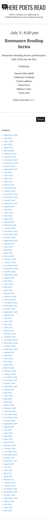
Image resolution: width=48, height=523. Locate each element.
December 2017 (10, 452)
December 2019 (10, 377)
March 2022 (9, 293)
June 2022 (8, 284)
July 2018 (8, 430)
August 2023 (9, 244)
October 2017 (9, 458)
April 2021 (8, 328)
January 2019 (9, 411)
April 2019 (8, 402)
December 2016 (10, 489)
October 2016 (9, 495)
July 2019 (8, 393)
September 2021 (10, 312)
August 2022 (9, 278)
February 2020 (10, 371)
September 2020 (11, 349)
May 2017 (8, 473)
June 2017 (8, 470)
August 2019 (9, 390)
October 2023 (9, 238)
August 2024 (9, 207)
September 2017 (10, 461)
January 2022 (10, 300)
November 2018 (10, 417)
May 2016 (8, 511)
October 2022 (9, 272)
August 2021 (9, 315)
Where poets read (24, 7)
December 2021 (10, 303)
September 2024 (10, 203)
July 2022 (8, 281)
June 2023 (8, 247)
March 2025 (9, 185)
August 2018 (9, 427)
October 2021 (9, 309)
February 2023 (10, 259)
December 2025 (10, 160)
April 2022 (8, 290)
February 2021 (10, 334)
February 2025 (10, 188)
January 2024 (10, 228)
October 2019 (9, 383)
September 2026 (11, 135)
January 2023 (10, 262)
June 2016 (8, 507)
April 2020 (8, 365)
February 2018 (10, 445)
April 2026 (8, 148)
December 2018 (10, 414)
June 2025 (8, 175)
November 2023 (11, 234)
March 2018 (9, 442)
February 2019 (10, 408)
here (32, 100)
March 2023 (9, 256)
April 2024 (8, 219)
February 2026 (10, 154)
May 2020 (8, 362)
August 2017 (9, 464)
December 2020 (11, 340)
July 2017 (8, 467)
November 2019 (10, 380)
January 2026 (10, 157)
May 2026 (8, 144)
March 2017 (9, 480)
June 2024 (8, 213)
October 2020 (10, 346)
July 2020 (8, 355)
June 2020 (8, 359)
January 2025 (10, 191)
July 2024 (8, 210)
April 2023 (8, 253)
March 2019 (9, 405)
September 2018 (10, 424)
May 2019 (8, 399)
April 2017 (8, 476)
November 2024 (10, 197)
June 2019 (8, 396)
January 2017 (9, 486)
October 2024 (9, 200)
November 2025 (11, 163)
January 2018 (9, 449)
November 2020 (11, 343)
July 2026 (8, 138)
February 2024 (10, 225)
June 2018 (8, 433)
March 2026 (9, 151)
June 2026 (8, 141)
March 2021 (9, 331)
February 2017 (10, 483)
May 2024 (8, 216)
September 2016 (10, 498)
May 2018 (8, 436)
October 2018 (9, 421)
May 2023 (8, 250)
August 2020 (9, 352)
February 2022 (10, 296)
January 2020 (10, 374)
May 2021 (8, 324)
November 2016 (10, 492)
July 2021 (8, 318)
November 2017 (10, 455)
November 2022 (11, 269)
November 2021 (10, 306)
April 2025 (8, 182)
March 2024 (9, 222)
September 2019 (10, 386)
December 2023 (10, 231)
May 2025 (8, 179)
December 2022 (10, 265)
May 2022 (8, 287)
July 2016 (8, 504)
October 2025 (9, 166)
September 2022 (10, 275)
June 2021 (8, 321)
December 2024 (10, 194)
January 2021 (9, 337)
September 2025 (10, 169)
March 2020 (9, 368)
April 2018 (8, 439)
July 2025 (8, 172)
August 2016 (9, 501)
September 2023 (10, 241)
